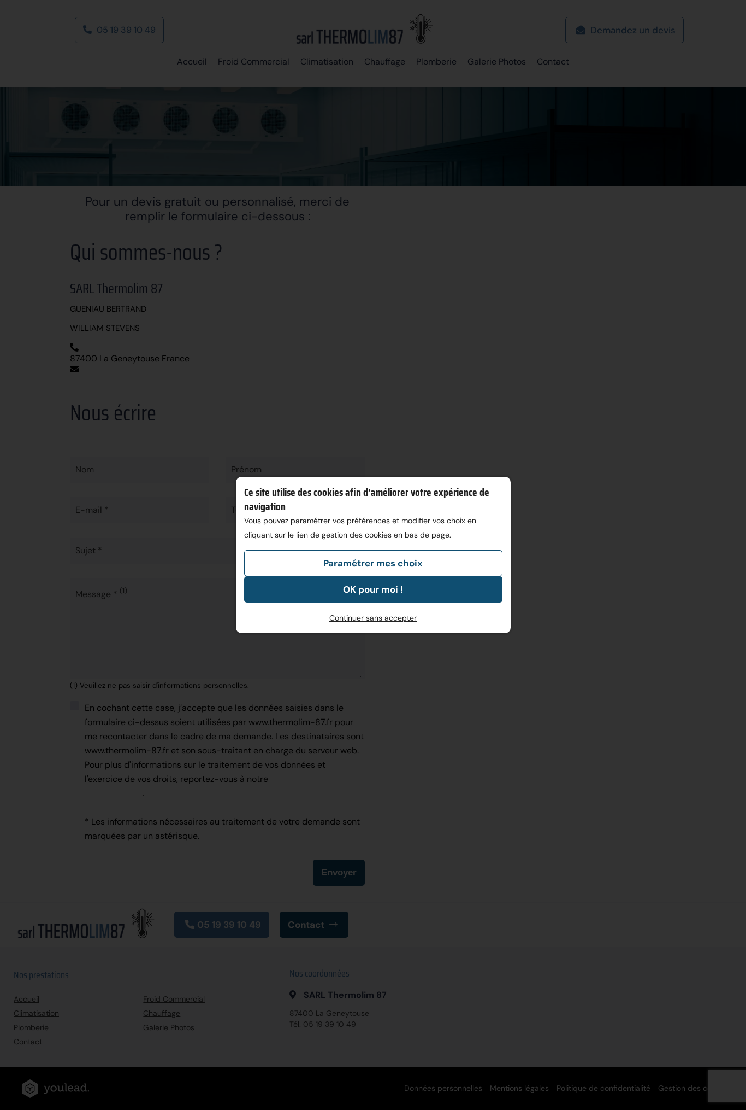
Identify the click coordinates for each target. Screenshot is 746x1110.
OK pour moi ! (373, 589)
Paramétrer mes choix (373, 563)
